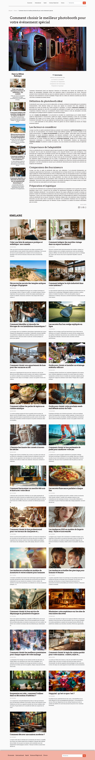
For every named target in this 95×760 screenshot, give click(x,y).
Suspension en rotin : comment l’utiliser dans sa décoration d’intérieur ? (26, 694)
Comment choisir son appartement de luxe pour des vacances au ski (28, 366)
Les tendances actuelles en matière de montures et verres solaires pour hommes (27, 571)
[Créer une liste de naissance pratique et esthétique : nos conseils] (17, 83)
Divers (62, 3)
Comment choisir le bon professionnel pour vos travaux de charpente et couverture (26, 531)
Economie (29, 3)
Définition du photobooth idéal (57, 77)
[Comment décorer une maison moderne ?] (28, 722)
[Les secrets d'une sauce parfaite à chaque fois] (67, 475)
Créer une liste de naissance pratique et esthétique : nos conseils (18, 91)
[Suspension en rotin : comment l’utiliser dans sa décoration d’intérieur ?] (28, 681)
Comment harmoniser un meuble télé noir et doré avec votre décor (27, 489)
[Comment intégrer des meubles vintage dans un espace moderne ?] (17, 106)
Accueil (10, 10)
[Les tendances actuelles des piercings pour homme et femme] (67, 558)
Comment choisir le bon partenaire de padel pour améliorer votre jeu (64, 448)
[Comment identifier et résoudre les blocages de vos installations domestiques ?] (17, 172)
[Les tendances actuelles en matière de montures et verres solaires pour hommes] (28, 558)
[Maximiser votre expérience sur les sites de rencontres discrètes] (67, 599)
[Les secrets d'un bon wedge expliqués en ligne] (67, 311)
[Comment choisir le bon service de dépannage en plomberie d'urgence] (28, 599)
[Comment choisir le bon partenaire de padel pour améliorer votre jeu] (67, 434)
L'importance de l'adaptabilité (57, 81)
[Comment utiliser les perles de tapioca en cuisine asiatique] (28, 393)
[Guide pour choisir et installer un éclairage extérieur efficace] (67, 352)
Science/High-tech (53, 3)
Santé (45, 3)
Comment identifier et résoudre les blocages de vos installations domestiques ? (17, 180)
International (38, 3)
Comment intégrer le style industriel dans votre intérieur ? (18, 157)
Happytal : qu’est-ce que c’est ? (61, 693)
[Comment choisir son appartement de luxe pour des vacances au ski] (28, 352)
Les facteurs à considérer (57, 79)
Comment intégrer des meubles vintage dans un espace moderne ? (17, 114)
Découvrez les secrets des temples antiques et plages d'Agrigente (18, 136)
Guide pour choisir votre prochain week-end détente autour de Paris (66, 407)
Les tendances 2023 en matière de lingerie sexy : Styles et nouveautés (66, 530)
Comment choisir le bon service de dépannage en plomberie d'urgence (24, 612)
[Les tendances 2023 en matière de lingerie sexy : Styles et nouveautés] (67, 516)
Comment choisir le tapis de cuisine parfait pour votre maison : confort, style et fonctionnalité (67, 654)
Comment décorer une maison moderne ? (27, 734)
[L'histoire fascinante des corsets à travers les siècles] (28, 434)
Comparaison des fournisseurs (57, 83)
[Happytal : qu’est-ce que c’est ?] (67, 681)
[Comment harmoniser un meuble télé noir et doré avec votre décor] (28, 475)
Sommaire (58, 75)
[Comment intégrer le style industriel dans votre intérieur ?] (17, 150)
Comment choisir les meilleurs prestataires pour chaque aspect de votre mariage (28, 653)
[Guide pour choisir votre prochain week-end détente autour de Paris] (67, 393)
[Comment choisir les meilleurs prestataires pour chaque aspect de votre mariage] (28, 640)
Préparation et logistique (57, 86)
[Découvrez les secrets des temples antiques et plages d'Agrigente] (17, 128)
